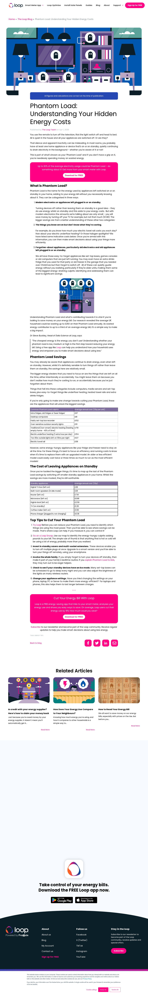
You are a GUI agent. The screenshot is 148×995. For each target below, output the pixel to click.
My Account (48, 945)
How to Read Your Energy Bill (113, 709)
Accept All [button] (103, 990)
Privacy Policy (87, 979)
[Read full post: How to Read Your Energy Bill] (119, 690)
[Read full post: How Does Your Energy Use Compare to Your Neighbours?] (74, 690)
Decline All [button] (115, 990)
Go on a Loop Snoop (43, 535)
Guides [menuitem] (89, 5)
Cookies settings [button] (91, 990)
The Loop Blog (25, 19)
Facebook (81, 934)
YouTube (80, 956)
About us (46, 934)
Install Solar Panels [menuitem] (73, 5)
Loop (58, 347)
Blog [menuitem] (98, 5)
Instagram (81, 951)
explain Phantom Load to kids (99, 560)
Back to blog (36, 643)
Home (12, 19)
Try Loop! (37, 525)
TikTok (79, 945)
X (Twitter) (81, 940)
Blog (44, 940)
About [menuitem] (107, 5)
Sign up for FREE (50, 956)
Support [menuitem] (117, 5)
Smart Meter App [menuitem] (33, 5)
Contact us (47, 951)
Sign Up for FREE (135, 5)
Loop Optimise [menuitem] (54, 5)
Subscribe (36, 627)
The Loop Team (49, 129)
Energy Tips (39, 635)
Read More (45, 730)
